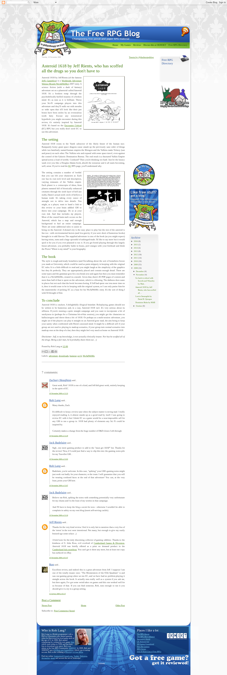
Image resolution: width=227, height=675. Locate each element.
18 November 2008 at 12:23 (58, 393)
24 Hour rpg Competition (63, 650)
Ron (51, 564)
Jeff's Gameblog (49, 81)
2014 (136, 248)
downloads (64, 356)
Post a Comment (51, 600)
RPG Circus (141, 649)
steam (53, 658)
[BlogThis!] (46, 351)
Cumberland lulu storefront (64, 549)
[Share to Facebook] (52, 351)
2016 (136, 241)
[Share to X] (49, 351)
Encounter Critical (73, 125)
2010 (136, 261)
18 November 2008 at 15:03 (58, 459)
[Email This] (43, 351)
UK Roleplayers (143, 642)
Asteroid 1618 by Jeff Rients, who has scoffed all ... (145, 290)
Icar (72, 642)
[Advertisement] (142, 111)
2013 (136, 251)
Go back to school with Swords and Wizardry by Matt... (145, 281)
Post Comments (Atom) (64, 611)
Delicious (83, 656)
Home (115, 45)
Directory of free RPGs (74, 652)
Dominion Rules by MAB (145, 302)
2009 (136, 265)
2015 (136, 245)
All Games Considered (145, 644)
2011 (136, 258)
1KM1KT (72, 648)
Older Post (120, 605)
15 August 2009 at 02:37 (57, 594)
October (139, 306)
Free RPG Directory (178, 45)
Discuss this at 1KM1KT (154, 45)
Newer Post (47, 605)
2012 (136, 255)
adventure (53, 356)
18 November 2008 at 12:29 (58, 436)
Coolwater (101, 663)
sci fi (79, 356)
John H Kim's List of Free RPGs (149, 652)
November (140, 275)
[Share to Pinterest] (55, 351)
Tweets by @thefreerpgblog (141, 57)
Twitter (76, 656)
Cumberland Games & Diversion (109, 543)
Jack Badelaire (57, 442)
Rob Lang (55, 400)
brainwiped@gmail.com (63, 656)
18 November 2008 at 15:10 (58, 515)
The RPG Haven (143, 634)
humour (73, 356)
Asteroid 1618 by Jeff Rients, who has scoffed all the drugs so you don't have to (82, 68)
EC (69, 166)
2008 (136, 268)
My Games (126, 45)
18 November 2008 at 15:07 (58, 485)
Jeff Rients (55, 522)
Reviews (137, 45)
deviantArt (46, 658)
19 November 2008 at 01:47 (58, 558)
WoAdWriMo (89, 356)
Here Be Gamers (143, 647)
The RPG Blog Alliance (146, 637)
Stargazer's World (143, 639)
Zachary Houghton (60, 380)
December (140, 271)
